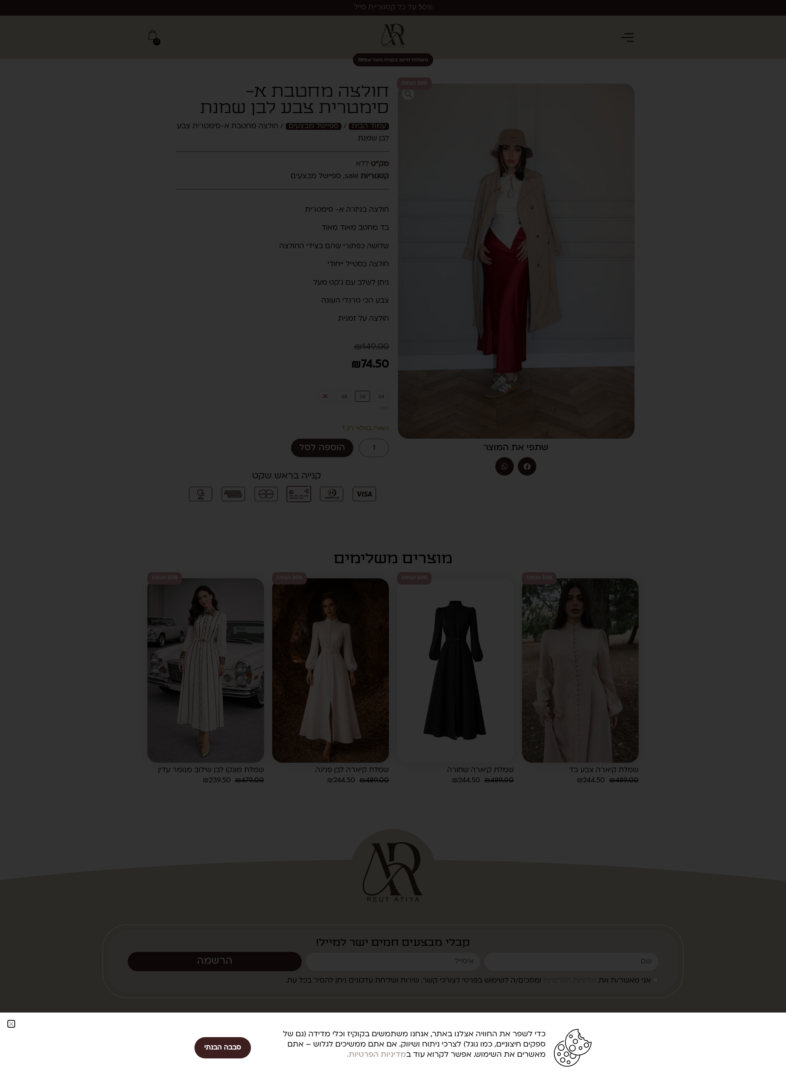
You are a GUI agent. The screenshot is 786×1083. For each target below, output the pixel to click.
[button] (11, 1024)
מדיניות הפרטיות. (376, 1055)
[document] (393, 541)
